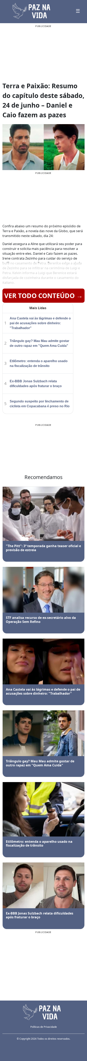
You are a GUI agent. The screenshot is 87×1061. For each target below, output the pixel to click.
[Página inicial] (43, 1011)
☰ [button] (78, 10)
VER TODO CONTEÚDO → (43, 295)
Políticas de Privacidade (43, 1027)
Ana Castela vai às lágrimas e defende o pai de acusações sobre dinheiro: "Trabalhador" (40, 323)
